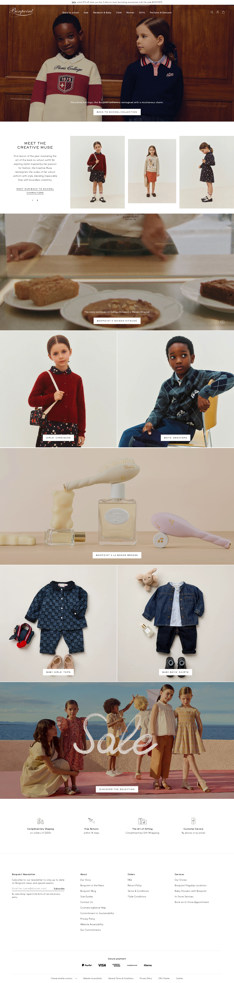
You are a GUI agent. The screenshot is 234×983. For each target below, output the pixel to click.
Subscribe (59, 889)
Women (130, 13)
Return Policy (135, 885)
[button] (212, 12)
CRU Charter (164, 978)
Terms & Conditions (138, 891)
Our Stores (181, 880)
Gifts (142, 13)
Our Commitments (90, 930)
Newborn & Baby (102, 13)
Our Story (85, 880)
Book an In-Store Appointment (192, 902)
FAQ (130, 880)
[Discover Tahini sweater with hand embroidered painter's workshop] (152, 171)
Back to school (70, 13)
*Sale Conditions (137, 897)
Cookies (179, 978)
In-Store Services (184, 897)
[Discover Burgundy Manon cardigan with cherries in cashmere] (97, 172)
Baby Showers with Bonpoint (190, 891)
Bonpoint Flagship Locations (190, 885)
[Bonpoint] (22, 12)
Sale (86, 13)
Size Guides (86, 897)
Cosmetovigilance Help (93, 908)
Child (118, 13)
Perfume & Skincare (160, 13)
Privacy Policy (87, 919)
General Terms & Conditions (120, 978)
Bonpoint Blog (88, 891)
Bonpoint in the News (92, 885)
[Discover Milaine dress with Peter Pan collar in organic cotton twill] (206, 172)
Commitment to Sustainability (97, 913)
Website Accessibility (91, 924)
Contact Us (86, 902)
